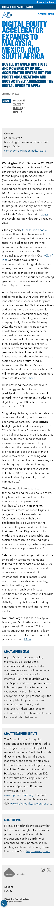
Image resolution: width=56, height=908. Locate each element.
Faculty (8, 891)
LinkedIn (18, 108)
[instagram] (42, 870)
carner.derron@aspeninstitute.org (25, 151)
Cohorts (8, 887)
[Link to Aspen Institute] (14, 873)
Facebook (19, 100)
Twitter (18, 104)
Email (17, 111)
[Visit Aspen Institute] (45, 2)
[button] (42, 14)
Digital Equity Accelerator (17, 7)
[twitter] (48, 870)
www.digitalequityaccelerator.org (30, 803)
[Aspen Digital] (7, 15)
